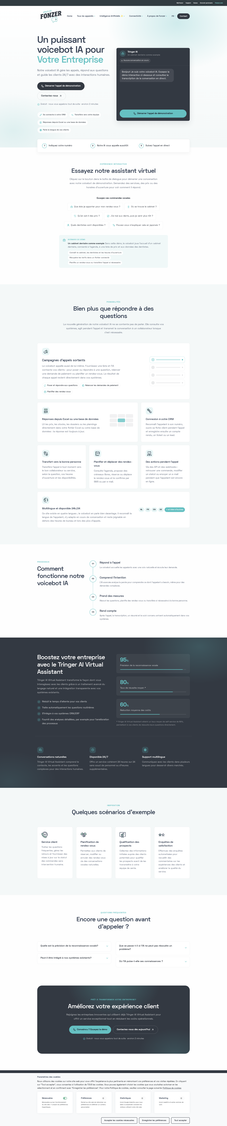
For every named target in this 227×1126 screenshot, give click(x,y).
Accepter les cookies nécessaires (119, 1121)
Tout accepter (180, 1121)
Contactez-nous (49, 96)
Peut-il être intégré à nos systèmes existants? (66, 958)
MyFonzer (180, 3)
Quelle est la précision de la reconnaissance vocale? (69, 946)
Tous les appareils (85, 16)
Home (69, 16)
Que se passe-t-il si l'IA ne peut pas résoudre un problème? (145, 947)
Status (195, 3)
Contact (183, 16)
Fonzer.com (219, 3)
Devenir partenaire (206, 3)
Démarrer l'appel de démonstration (63, 86)
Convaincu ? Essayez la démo (92, 1030)
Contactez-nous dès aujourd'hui (133, 1030)
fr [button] (173, 16)
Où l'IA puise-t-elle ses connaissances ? (141, 961)
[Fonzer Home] (51, 16)
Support (188, 3)
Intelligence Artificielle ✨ (111, 16)
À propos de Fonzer (156, 16)
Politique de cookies (172, 1088)
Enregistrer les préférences (154, 1121)
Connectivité (135, 16)
